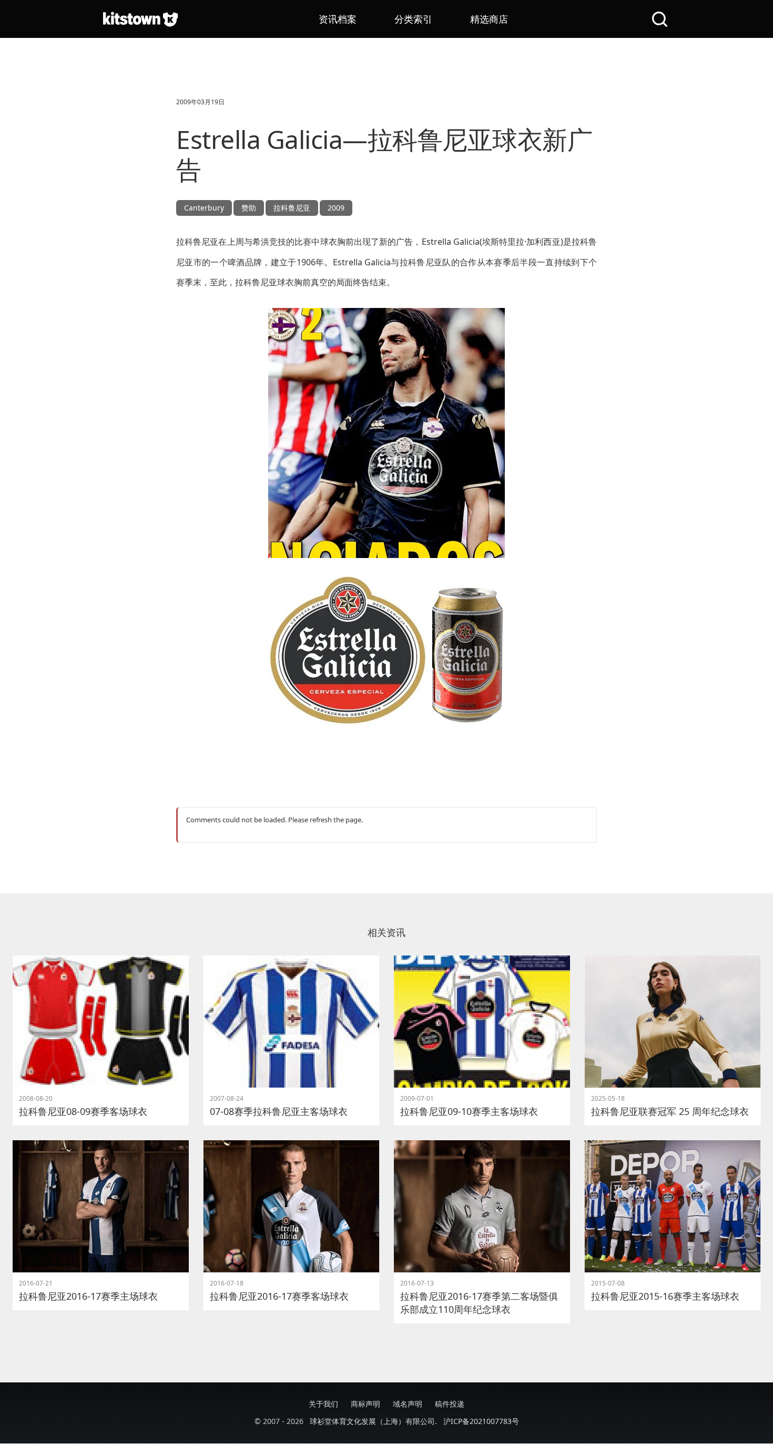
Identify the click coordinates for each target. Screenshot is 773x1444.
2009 (336, 208)
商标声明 (365, 1404)
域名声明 (407, 1404)
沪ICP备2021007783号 (481, 1421)
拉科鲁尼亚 (291, 208)
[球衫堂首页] (140, 19)
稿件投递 (449, 1404)
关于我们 (323, 1404)
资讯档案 (338, 19)
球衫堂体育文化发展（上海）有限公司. (373, 1421)
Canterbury (204, 208)
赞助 (248, 208)
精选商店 (489, 19)
